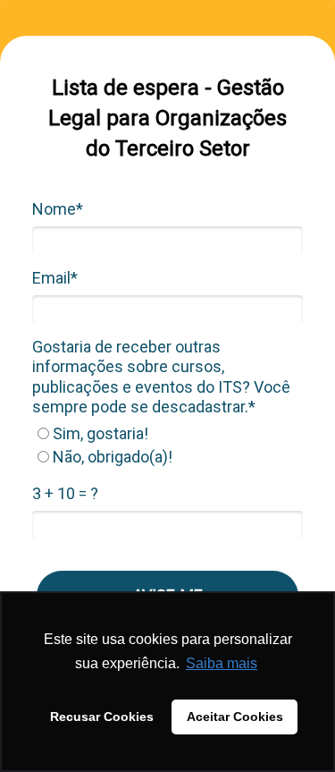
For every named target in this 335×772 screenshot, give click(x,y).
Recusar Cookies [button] (102, 716)
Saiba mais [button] (221, 663)
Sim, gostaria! (98, 433)
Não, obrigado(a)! (110, 456)
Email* (55, 277)
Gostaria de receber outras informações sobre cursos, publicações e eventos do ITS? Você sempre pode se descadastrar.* (161, 377)
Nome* (57, 208)
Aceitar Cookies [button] (235, 716)
